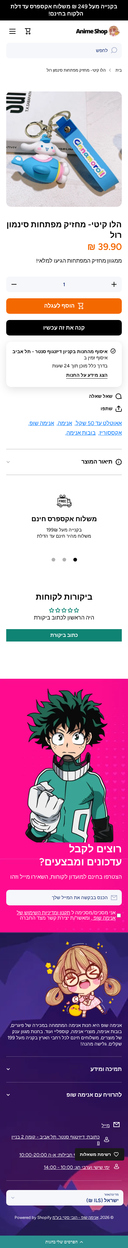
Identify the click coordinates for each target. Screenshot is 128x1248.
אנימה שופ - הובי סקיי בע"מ (75, 1217)
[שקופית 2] (64, 560)
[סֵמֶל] (98, 31)
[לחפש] (114, 50)
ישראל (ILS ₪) (102, 1200)
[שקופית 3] (53, 560)
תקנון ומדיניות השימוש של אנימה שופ (66, 915)
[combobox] (64, 50)
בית (119, 70)
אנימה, (64, 423)
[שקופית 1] (75, 560)
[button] (64, 1242)
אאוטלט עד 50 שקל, (98, 423)
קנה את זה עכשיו (64, 327)
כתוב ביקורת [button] (64, 635)
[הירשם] (14, 897)
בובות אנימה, (80, 432)
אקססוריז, (110, 432)
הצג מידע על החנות (86, 375)
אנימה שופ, (41, 423)
